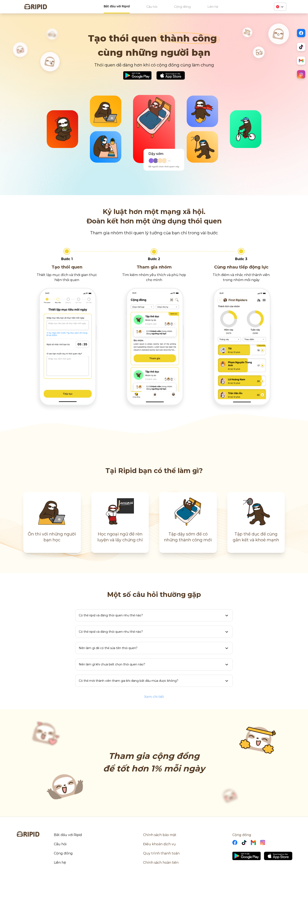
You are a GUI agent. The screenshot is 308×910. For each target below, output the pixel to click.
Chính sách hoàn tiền (161, 863)
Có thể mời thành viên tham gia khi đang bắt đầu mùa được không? (128, 681)
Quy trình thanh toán (161, 853)
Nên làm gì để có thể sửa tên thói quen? (108, 648)
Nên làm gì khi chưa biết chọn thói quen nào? (112, 664)
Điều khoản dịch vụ (159, 844)
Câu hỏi (151, 7)
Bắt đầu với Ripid (117, 6)
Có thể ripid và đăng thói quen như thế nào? (111, 615)
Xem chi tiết (154, 697)
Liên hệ (212, 7)
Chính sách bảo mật (159, 835)
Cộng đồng (182, 7)
